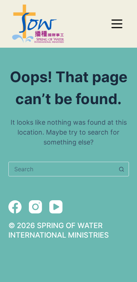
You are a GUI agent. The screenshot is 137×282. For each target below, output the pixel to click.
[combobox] (62, 169)
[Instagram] (35, 206)
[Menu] (116, 23)
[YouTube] (55, 206)
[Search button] (122, 169)
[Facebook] (15, 206)
